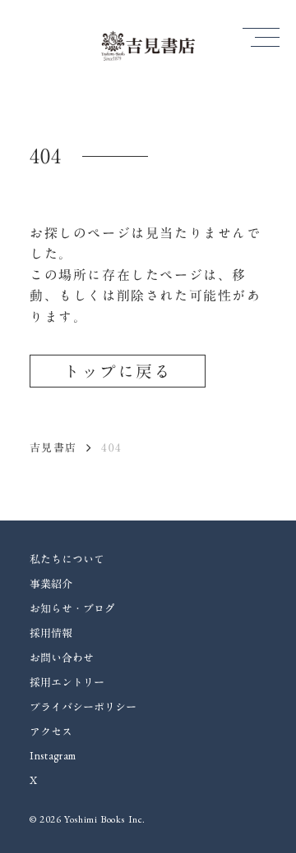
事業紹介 (51, 583)
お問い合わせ (62, 657)
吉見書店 (53, 447)
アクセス (51, 731)
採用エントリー (67, 682)
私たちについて (67, 559)
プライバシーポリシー (83, 707)
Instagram (53, 756)
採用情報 (51, 633)
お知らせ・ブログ (72, 608)
